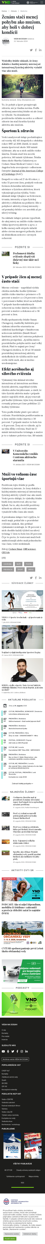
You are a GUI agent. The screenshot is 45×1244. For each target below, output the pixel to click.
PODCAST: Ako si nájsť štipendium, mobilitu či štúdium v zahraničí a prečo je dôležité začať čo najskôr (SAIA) (21, 909)
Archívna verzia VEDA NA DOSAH (15, 1059)
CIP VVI (4, 1086)
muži (19, 564)
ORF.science (29, 549)
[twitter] (31, 50)
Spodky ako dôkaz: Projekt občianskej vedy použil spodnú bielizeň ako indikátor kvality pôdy (27, 855)
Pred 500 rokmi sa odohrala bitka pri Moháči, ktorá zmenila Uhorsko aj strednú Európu (27, 829)
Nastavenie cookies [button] (12, 1234)
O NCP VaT (6, 1071)
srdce (30, 569)
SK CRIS (5, 1083)
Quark (4, 1080)
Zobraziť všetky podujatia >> (22, 784)
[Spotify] (8, 1051)
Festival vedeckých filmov (11, 1106)
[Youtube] (3, 1051)
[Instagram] (22, 1051)
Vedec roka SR (7, 1112)
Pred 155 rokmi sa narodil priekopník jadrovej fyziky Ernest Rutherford (25, 815)
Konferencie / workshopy (11, 1124)
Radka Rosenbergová (32, 807)
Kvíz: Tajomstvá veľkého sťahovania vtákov (24, 841)
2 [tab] (17, 1160)
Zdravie (14, 11)
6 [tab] (31, 1160)
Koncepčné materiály (9, 1090)
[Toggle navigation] (42, 2)
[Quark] (33, 1146)
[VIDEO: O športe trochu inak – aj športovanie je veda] (22, 603)
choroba (7, 564)
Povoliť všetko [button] (10, 1239)
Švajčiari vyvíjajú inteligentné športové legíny (21, 652)
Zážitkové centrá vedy (10, 1077)
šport (20, 569)
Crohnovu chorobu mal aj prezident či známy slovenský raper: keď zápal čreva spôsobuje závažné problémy (28, 801)
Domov (4, 11)
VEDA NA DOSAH (20, 39)
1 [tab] (14, 1160)
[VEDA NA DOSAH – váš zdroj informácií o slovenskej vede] (9, 2)
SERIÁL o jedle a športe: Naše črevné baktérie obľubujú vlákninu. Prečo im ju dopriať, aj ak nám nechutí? (22, 687)
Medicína (23, 11)
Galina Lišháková (20, 692)
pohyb (28, 564)
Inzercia (5, 1039)
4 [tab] (24, 1160)
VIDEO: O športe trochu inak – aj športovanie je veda (22, 618)
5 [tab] (28, 1160)
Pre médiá (5, 1036)
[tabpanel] (12, 1146)
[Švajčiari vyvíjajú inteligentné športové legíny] (22, 638)
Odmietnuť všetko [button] (29, 1234)
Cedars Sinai (15, 549)
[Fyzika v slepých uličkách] (12, 1146)
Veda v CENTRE (7, 1099)
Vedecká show (7, 1121)
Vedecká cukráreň (8, 1102)
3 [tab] (21, 1160)
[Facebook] (17, 1051)
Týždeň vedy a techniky (10, 1115)
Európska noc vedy (8, 1118)
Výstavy (5, 1109)
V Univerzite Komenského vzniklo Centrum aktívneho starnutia (25, 455)
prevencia (7, 569)
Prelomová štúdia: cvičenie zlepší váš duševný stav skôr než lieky (26, 258)
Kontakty (5, 1033)
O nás (4, 1030)
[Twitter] (12, 1051)
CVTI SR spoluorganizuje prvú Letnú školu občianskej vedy (22, 950)
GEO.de (6, 552)
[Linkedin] (26, 1051)
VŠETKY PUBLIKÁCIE (22, 1163)
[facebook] (36, 50)
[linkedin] (40, 50)
